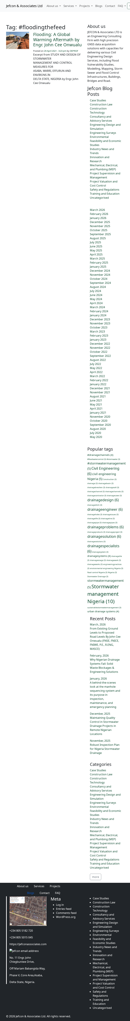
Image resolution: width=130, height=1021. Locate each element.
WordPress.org (65, 917)
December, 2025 (100, 714)
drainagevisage (98, 560)
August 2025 (98, 238)
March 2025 (97, 258)
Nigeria (112, 572)
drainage (92, 483)
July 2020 (95, 433)
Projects (85, 6)
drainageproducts (96, 532)
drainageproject (114, 532)
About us (53, 6)
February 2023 (99, 335)
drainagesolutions (96, 541)
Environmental (99, 137)
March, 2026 (98, 624)
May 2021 (96, 404)
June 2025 (96, 246)
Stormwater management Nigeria (103, 594)
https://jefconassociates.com (28, 944)
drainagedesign (103, 499)
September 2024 (100, 283)
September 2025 (100, 234)
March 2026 (97, 210)
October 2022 (98, 352)
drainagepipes (109, 522)
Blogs (98, 6)
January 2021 (98, 412)
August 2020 (98, 429)
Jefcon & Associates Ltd (24, 6)
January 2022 (98, 384)
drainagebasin (105, 483)
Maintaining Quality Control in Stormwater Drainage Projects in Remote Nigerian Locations (104, 726)
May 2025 (96, 250)
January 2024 (98, 315)
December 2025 (100, 222)
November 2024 (100, 275)
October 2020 (98, 421)
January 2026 (98, 218)
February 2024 (99, 311)
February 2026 (99, 214)
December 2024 (100, 271)
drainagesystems (99, 556)
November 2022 (100, 348)
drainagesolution (104, 536)
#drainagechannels (100, 455)
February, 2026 (99, 655)
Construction (109, 479)
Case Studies (98, 100)
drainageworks (95, 564)
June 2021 (96, 400)
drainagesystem (100, 552)
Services (69, 6)
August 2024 (98, 287)
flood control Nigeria (97, 572)
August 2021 (98, 396)
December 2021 (100, 388)
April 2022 (96, 372)
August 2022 (98, 360)
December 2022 (100, 344)
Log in (60, 905)
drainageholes (94, 514)
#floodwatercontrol (96, 459)
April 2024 (96, 303)
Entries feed (63, 909)
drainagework (113, 560)
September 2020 (100, 425)
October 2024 (98, 279)
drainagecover (114, 495)
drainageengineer (105, 509)
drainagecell (112, 487)
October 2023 (98, 327)
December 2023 (100, 319)
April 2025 (96, 254)
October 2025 (98, 230)
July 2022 (95, 364)
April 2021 (96, 408)
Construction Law (101, 104)
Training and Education (105, 193)
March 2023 (97, 331)
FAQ (121, 6)
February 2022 (99, 380)
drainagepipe (94, 522)
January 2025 (98, 266)
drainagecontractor (96, 495)
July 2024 (95, 291)
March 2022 (97, 376)
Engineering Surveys (103, 133)
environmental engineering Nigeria (106, 568)
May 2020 (96, 437)
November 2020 (100, 417)
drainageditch (94, 505)
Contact (110, 6)
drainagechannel (96, 491)
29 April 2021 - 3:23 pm (55, 50)
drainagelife (93, 518)
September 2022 (100, 356)
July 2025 (95, 242)
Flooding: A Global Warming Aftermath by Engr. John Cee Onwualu (57, 39)
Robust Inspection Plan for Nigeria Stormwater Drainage (105, 749)
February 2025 (99, 262)
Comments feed (66, 913)
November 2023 (100, 323)
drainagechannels (114, 491)
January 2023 (98, 339)
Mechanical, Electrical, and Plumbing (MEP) (103, 967)
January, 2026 (98, 678)
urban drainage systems (103, 611)
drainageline (108, 518)
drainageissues (110, 514)
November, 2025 (100, 741)
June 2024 (96, 295)
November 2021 (100, 392)
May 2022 (96, 368)
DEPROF (74, 50)
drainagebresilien (96, 487)
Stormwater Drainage (97, 576)
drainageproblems (105, 526)
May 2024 (96, 299)
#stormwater (113, 459)
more (95, 877)
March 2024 (97, 307)
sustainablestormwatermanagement (104, 607)
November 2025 (100, 226)
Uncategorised (99, 198)
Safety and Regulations (104, 189)
